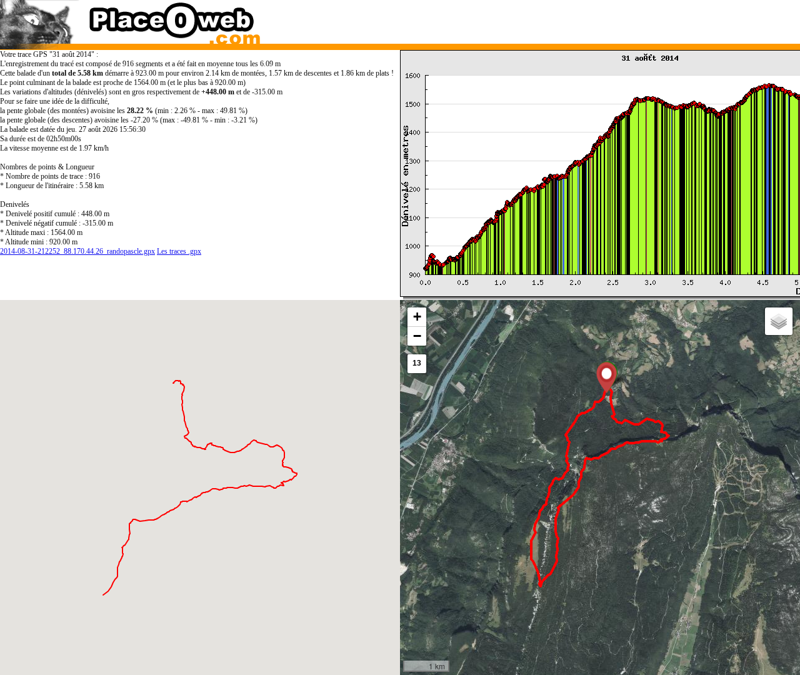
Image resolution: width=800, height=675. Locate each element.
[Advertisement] (589, 19)
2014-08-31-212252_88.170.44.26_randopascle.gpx (77, 251)
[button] (606, 377)
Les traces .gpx (179, 251)
